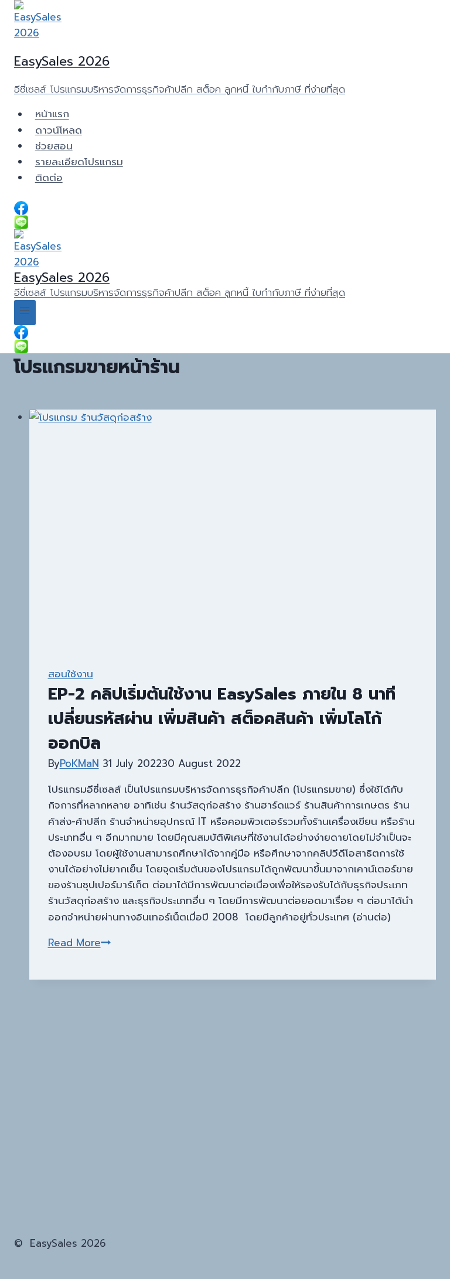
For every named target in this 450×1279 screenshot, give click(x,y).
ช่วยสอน (54, 146)
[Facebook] (225, 208)
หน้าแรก (52, 114)
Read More (79, 942)
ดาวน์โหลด (58, 130)
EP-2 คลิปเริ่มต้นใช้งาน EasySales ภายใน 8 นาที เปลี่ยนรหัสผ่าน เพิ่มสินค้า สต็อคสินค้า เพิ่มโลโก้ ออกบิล (222, 718)
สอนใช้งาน (70, 673)
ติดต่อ (49, 177)
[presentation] (233, 528)
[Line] (225, 222)
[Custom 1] (225, 346)
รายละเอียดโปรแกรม (79, 161)
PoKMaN (79, 763)
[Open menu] (25, 312)
